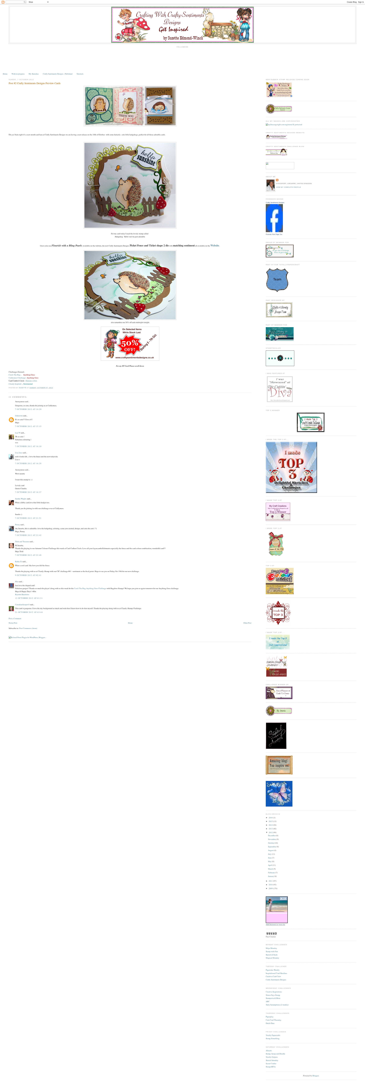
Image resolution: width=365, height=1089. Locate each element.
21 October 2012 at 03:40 (29, 612)
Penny (17, 524)
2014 (271, 825)
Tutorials (80, 73)
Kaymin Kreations (22, 594)
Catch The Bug (14, 374)
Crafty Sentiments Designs (275, 202)
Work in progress (18, 73)
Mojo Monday (271, 948)
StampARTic (271, 1066)
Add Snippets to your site (275, 924)
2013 (271, 828)
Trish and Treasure (22, 541)
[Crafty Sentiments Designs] (274, 231)
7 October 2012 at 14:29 (28, 409)
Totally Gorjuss (272, 1057)
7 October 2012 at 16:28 (28, 463)
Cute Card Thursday (273, 1020)
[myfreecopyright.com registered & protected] (284, 124)
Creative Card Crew (273, 976)
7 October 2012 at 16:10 (28, 446)
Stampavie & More (273, 998)
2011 (271, 881)
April (270, 865)
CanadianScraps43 (22, 604)
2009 (271, 888)
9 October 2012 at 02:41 (28, 575)
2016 (271, 817)
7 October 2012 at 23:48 (28, 555)
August (271, 850)
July (270, 854)
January (271, 876)
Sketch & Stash (271, 954)
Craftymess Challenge (17, 377)
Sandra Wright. (21, 498)
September (272, 846)
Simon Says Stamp (273, 995)
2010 (271, 884)
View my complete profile (288, 187)
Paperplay (269, 1016)
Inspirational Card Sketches (276, 973)
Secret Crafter (271, 1063)
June (270, 857)
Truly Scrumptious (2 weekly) (277, 1004)
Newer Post (13, 623)
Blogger (316, 1075)
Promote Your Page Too (274, 234)
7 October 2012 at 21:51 (28, 518)
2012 (271, 832)
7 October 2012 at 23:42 (28, 535)
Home (5, 73)
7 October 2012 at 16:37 (28, 492)
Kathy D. (18, 561)
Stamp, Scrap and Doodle (275, 1053)
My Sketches (34, 73)
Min (16, 581)
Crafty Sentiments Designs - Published (57, 73)
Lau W (17, 432)
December (272, 835)
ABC (268, 1001)
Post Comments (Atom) (28, 628)
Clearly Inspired (15, 384)
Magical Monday (272, 958)
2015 (271, 821)
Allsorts (269, 1050)
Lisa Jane (18, 452)
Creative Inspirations (274, 991)
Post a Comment (15, 618)
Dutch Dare (270, 1023)
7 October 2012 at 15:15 (28, 426)
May (270, 861)
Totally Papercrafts (273, 1035)
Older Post (247, 623)
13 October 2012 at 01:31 (29, 598)
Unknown (19, 415)
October (271, 843)
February (271, 872)
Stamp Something (272, 1038)
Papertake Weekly (273, 970)
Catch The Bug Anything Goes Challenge (90, 588)
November (272, 839)
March (270, 869)
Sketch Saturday (272, 1060)
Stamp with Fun (272, 951)
